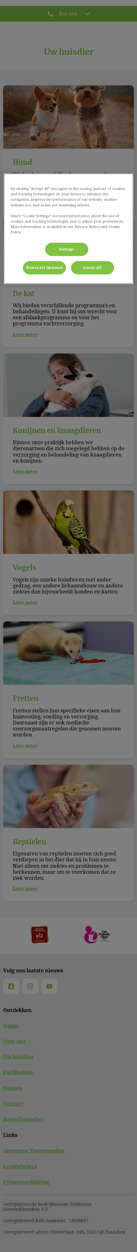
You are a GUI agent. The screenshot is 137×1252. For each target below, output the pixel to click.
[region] (69, 228)
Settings (66, 249)
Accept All (92, 267)
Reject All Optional (44, 267)
